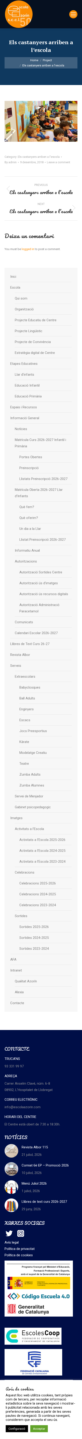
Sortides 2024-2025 (34, 938)
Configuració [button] (16, 1428)
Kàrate (24, 742)
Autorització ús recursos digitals (43, 594)
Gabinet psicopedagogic (33, 807)
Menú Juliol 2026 (34, 1183)
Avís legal (12, 1242)
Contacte (17, 1003)
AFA (13, 959)
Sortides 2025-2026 (34, 927)
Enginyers (26, 709)
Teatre (24, 764)
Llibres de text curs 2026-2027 (44, 1202)
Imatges (16, 818)
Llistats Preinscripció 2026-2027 (43, 479)
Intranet (16, 970)
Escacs (24, 720)
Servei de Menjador (29, 796)
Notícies (21, 429)
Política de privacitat (20, 1249)
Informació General (24, 418)
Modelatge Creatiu (33, 753)
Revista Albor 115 (35, 1147)
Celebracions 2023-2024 (37, 905)
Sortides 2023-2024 (34, 949)
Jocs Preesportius (33, 731)
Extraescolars (25, 676)
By (11, 162)
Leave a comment (58, 162)
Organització (24, 309)
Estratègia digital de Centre (35, 353)
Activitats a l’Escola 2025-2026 (42, 840)
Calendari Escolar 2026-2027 (36, 633)
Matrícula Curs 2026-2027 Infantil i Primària (40, 443)
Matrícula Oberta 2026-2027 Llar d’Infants (39, 493)
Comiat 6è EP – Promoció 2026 (45, 1165)
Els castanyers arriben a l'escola (39, 156)
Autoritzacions (26, 561)
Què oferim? (28, 518)
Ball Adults (27, 698)
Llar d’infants (24, 375)
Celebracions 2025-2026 (37, 883)
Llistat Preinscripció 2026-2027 (42, 540)
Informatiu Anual (27, 550)
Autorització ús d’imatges (38, 583)
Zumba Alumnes (31, 785)
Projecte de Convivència (33, 342)
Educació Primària (28, 396)
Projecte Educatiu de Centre (35, 320)
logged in (28, 249)
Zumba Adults (30, 774)
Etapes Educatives (24, 364)
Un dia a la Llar (30, 529)
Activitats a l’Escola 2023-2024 (42, 862)
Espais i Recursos (23, 407)
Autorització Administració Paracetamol (39, 608)
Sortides (21, 916)
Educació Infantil (27, 385)
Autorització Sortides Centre (40, 572)
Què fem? (26, 507)
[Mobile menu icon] (73, 14)
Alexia (19, 992)
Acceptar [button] (39, 1428)
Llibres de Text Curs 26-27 (29, 644)
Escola (15, 287)
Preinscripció (29, 468)
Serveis (15, 666)
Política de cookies (19, 1255)
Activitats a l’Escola (29, 829)
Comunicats (24, 622)
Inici (13, 277)
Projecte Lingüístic (28, 331)
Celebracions (24, 872)
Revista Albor (20, 655)
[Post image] (11, 1151)
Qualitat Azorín (26, 981)
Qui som (21, 298)
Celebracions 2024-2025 (37, 894)
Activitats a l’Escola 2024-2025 (42, 851)
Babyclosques (29, 687)
